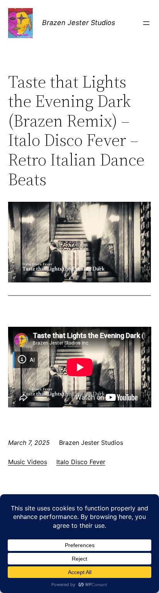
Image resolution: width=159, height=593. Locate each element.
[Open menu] (146, 23)
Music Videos (27, 462)
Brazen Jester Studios (78, 23)
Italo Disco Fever (80, 462)
